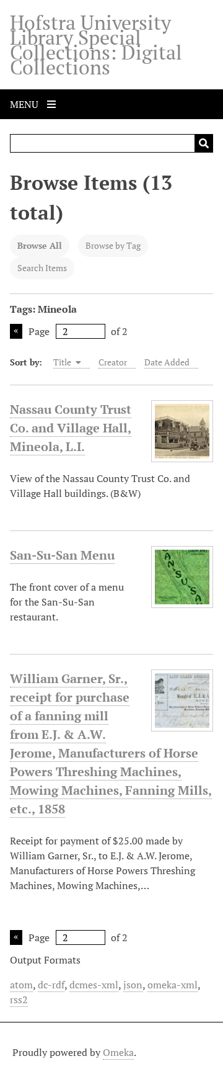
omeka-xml (172, 984)
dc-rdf (51, 984)
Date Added (167, 362)
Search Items (42, 268)
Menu (25, 104)
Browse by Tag (113, 245)
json (132, 984)
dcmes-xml (93, 984)
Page (39, 331)
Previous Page (16, 331)
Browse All (39, 245)
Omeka (118, 1052)
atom (21, 984)
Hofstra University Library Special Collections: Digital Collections (96, 44)
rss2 (19, 999)
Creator (112, 362)
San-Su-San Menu (62, 555)
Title (63, 362)
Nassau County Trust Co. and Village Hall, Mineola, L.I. (70, 428)
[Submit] (204, 143)
